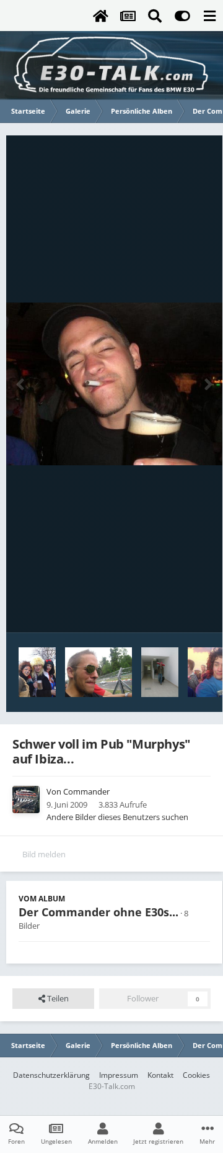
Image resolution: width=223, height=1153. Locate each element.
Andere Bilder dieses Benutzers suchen (117, 817)
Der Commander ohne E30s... (98, 912)
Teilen (57, 998)
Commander (86, 791)
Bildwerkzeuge (167, 610)
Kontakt (160, 1075)
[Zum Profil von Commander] (26, 799)
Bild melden (44, 854)
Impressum (118, 1075)
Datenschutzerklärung (51, 1075)
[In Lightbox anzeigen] (114, 384)
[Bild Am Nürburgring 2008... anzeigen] (98, 672)
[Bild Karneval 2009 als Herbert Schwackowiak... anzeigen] (37, 672)
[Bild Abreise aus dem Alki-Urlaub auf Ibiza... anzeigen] (159, 672)
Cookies (196, 1075)
